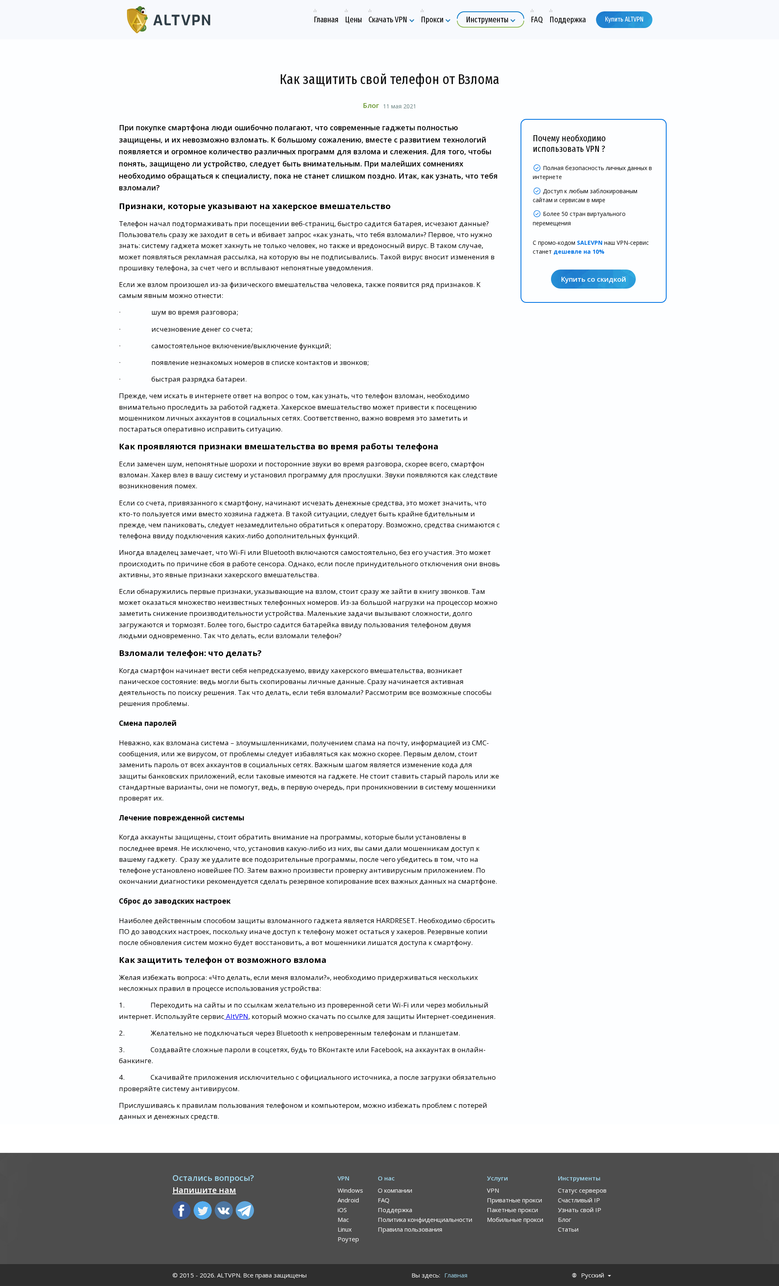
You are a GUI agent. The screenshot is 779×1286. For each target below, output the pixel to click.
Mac (343, 1219)
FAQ (384, 1200)
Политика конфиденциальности (425, 1219)
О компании (395, 1190)
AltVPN (236, 1016)
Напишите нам (204, 1190)
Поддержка (395, 1210)
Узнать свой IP (579, 1210)
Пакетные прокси (512, 1210)
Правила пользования (410, 1229)
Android (348, 1200)
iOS (342, 1210)
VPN (493, 1190)
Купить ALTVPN (624, 19)
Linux (345, 1229)
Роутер (348, 1239)
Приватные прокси (514, 1200)
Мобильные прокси (515, 1219)
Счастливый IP (579, 1200)
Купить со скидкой (593, 279)
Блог (371, 105)
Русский (592, 1275)
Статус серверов (582, 1190)
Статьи (568, 1229)
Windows (350, 1190)
